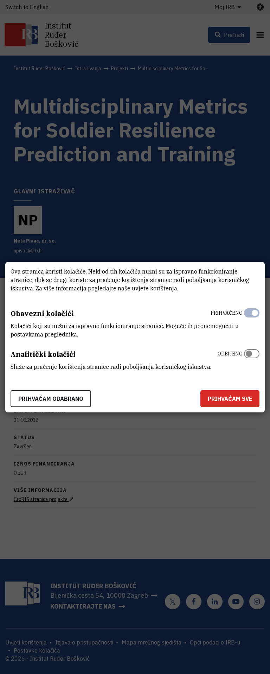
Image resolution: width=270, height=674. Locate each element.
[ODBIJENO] (251, 358)
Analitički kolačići (43, 354)
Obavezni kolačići (42, 313)
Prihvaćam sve (230, 398)
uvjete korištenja (154, 288)
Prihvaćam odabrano (50, 398)
